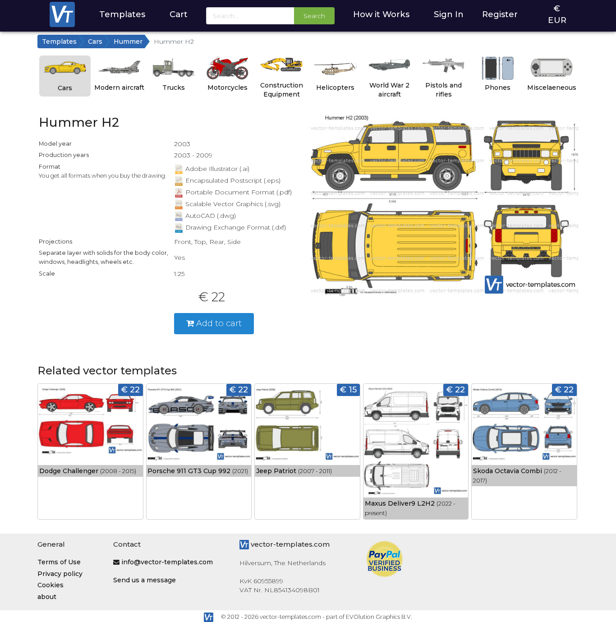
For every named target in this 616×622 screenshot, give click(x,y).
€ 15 (348, 389)
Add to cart (218, 323)
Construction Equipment (281, 89)
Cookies (50, 585)
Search (314, 16)
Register (500, 14)
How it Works (381, 14)
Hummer (128, 41)
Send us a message (144, 580)
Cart (179, 14)
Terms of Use (59, 562)
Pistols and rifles (443, 89)
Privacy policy (60, 574)
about (46, 597)
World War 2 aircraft (389, 89)
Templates (122, 14)
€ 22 (130, 389)
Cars (95, 41)
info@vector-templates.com (167, 562)
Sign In (449, 14)
